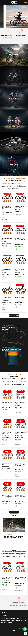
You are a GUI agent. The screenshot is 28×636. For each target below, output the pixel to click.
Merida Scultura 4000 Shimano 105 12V (6, 207)
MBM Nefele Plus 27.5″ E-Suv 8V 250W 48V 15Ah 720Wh (7, 577)
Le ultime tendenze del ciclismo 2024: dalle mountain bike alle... (13, 537)
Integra (22, 628)
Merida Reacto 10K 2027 (20, 298)
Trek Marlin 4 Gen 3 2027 (20, 433)
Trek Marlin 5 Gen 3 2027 (7, 403)
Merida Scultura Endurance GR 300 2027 (20, 240)
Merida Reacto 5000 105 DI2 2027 (20, 207)
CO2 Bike (11, 628)
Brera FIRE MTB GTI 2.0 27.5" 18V (7, 433)
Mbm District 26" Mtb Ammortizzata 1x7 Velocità (7, 497)
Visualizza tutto (14, 315)
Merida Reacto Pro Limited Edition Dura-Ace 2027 (7, 299)
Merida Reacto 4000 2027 (7, 239)
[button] (3, 2)
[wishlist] (8, 201)
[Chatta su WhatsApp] (25, 629)
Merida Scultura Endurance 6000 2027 (6, 269)
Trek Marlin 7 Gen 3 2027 (7, 464)
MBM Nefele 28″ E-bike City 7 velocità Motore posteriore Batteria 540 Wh (20, 577)
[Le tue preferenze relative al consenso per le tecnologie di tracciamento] (25, 633)
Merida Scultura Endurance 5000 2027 (19, 269)
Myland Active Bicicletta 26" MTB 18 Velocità (20, 497)
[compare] (10, 201)
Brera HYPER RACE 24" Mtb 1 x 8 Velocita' (20, 404)
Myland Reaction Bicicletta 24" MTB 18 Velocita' (20, 464)
